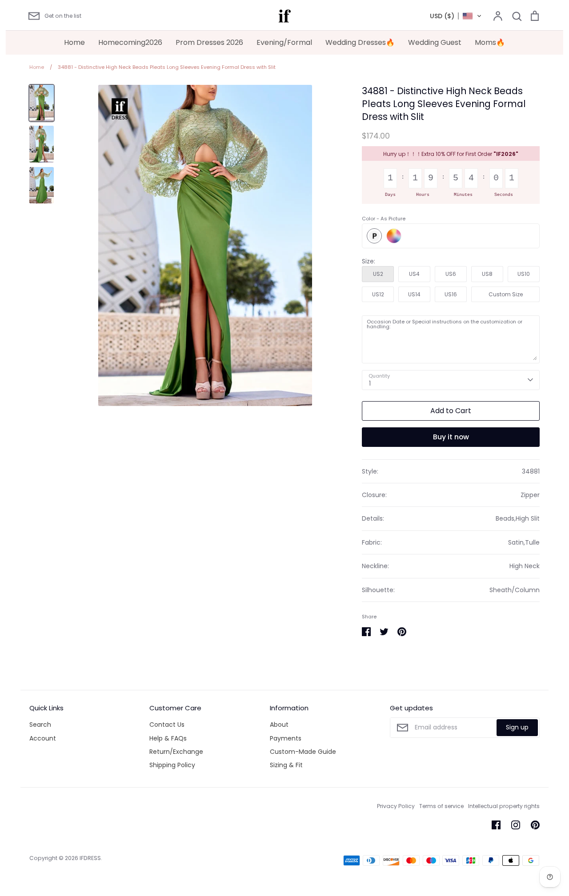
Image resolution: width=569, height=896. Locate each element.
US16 (451, 294)
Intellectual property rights (504, 806)
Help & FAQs (168, 738)
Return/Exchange (176, 751)
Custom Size (506, 294)
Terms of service (441, 806)
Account (42, 738)
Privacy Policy (396, 806)
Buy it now (451, 437)
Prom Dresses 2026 (209, 42)
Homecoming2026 (130, 42)
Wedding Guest (434, 42)
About (279, 724)
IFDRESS (90, 858)
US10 (523, 274)
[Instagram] (515, 825)
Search (40, 724)
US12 (378, 294)
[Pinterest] (535, 825)
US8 (487, 274)
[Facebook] (496, 825)
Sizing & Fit (286, 765)
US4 (414, 274)
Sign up (517, 727)
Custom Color (393, 235)
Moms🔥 (490, 42)
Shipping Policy (172, 765)
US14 (414, 294)
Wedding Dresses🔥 (360, 42)
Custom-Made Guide (303, 751)
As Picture (374, 235)
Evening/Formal (284, 42)
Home (74, 42)
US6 (450, 274)
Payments (285, 738)
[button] (455, 16)
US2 (378, 274)
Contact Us (166, 724)
